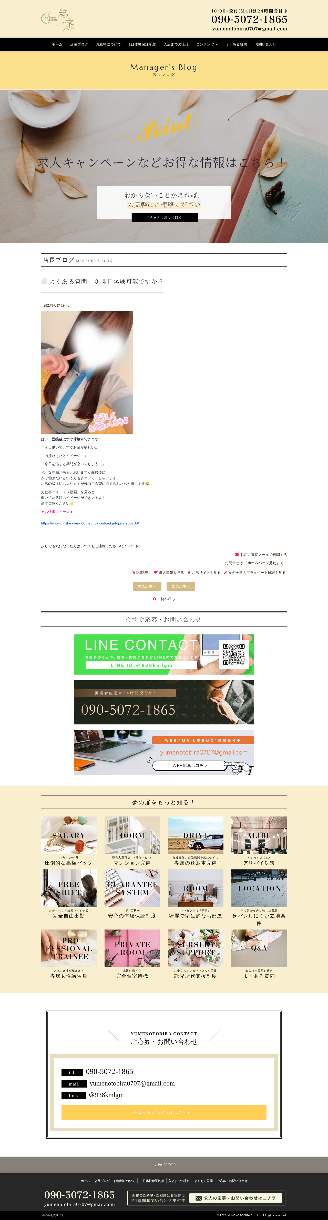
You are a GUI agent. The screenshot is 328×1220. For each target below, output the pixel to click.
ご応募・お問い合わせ (232, 1181)
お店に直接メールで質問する (263, 555)
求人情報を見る (171, 573)
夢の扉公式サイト (53, 1215)
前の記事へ (147, 586)
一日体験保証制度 (152, 1181)
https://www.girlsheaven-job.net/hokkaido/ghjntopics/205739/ (90, 523)
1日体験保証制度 (142, 44)
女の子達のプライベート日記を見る (257, 573)
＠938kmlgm (106, 1095)
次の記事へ (181, 586)
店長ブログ (79, 44)
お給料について (108, 44)
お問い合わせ (265, 44)
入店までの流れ (176, 44)
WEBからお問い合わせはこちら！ (164, 1112)
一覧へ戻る (166, 599)
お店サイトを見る (206, 573)
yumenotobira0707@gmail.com (132, 1083)
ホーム (57, 44)
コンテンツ (205, 44)
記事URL (143, 573)
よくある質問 (236, 44)
